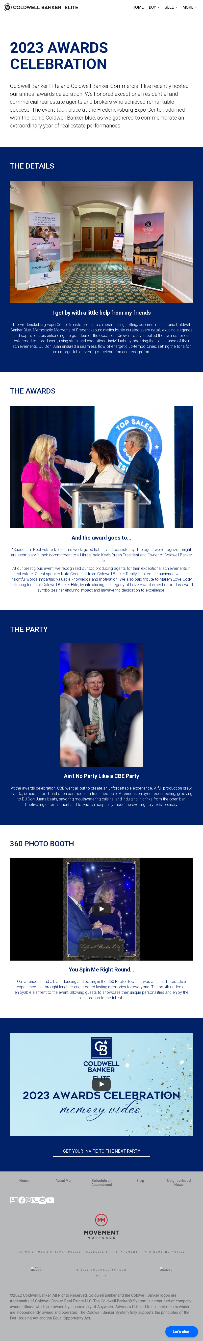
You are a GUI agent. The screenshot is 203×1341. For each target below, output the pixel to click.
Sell (171, 10)
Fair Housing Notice (164, 1252)
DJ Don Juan (50, 346)
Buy (155, 10)
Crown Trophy (130, 335)
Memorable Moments (52, 330)
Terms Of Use (32, 1252)
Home (138, 7)
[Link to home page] (43, 7)
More (190, 10)
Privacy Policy (65, 1252)
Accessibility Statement (112, 1252)
